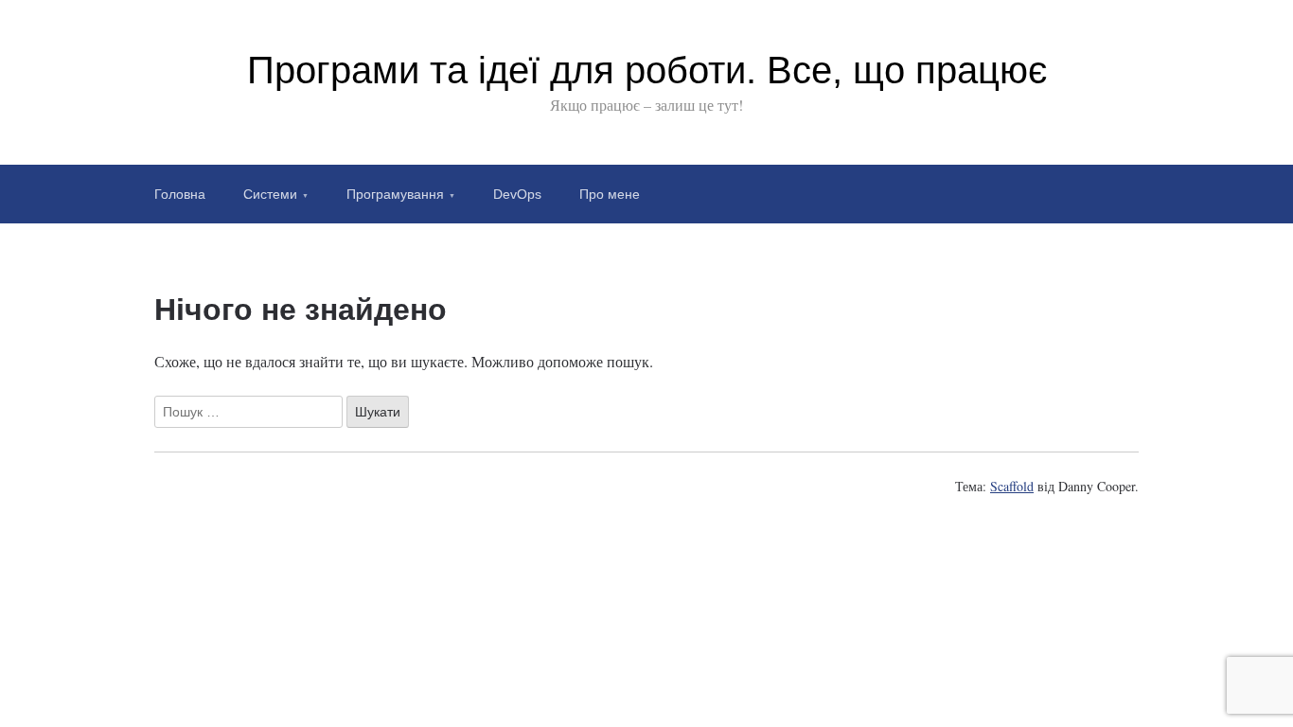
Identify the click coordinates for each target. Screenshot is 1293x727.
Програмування (395, 194)
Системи (270, 194)
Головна (179, 194)
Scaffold (1012, 486)
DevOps (517, 194)
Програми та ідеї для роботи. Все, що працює (647, 70)
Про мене (609, 194)
